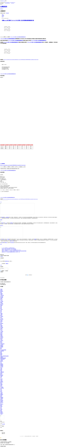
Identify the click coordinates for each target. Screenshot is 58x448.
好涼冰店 (1, 296)
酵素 (1, 341)
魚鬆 (1, 225)
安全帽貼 (1, 297)
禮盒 (1, 308)
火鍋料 (1, 314)
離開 (4, 446)
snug (5, 217)
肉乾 (1, 311)
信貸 (1, 244)
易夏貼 (1, 298)
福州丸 (1, 315)
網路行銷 (1, 402)
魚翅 (1, 317)
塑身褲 (1, 412)
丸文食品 (8, 239)
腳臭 (1, 292)
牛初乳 (1, 339)
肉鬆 (1, 307)
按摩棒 (1, 395)
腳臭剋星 (7, 217)
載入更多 (2, 266)
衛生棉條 (1, 400)
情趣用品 (1, 394)
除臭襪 (3, 217)
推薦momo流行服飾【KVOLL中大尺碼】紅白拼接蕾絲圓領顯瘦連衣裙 (18, 20)
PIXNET (23, 436)
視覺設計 (7, 263)
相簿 (2, 14)
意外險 (1, 342)
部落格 (3, 15)
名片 (2, 16)
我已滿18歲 (2, 446)
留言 (8, 261)
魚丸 (1, 312)
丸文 (2, 225)
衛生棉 (3, 242)
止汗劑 (1, 300)
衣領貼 (1, 289)
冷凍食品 (1, 316)
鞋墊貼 (1, 302)
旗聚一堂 (1, 304)
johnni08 (1, 256)
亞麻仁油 (1, 337)
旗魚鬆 (35, 239)
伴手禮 (1, 309)
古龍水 (1, 409)
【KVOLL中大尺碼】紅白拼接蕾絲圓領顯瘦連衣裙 (8, 38)
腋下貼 (1, 299)
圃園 (1, 410)
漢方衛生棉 (12, 242)
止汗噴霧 (1, 301)
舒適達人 (6, 242)
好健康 (1, 335)
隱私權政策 (33, 436)
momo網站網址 (2, 163)
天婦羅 (1, 313)
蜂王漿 (1, 338)
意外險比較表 (2, 343)
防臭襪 (1, 294)
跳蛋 (1, 396)
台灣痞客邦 (3, 6)
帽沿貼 (1, 290)
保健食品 (1, 336)
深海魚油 (1, 340)
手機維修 (1, 398)
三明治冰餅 (2, 295)
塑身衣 (1, 219)
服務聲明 (37, 436)
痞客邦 (6, 261)
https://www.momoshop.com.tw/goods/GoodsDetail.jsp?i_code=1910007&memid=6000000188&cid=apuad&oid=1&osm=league (20, 59)
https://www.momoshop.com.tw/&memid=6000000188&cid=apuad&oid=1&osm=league (13, 165)
